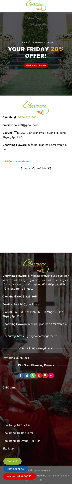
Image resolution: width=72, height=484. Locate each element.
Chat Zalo (12, 461)
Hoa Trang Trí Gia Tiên (17, 425)
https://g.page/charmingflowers (37, 336)
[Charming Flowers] (36, 6)
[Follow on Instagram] (27, 375)
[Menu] (67, 6)
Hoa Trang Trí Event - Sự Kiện (21, 440)
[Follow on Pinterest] (39, 375)
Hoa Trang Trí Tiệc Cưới (18, 433)
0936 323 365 (27, 117)
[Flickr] (51, 375)
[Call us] (33, 375)
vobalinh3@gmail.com (25, 304)
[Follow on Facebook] (21, 375)
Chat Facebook (16, 468)
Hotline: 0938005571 (20, 476)
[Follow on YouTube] (45, 375)
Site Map (8, 448)
